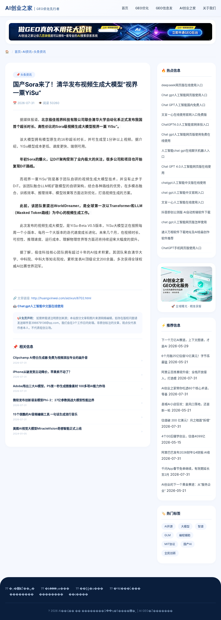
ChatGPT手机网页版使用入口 (181, 248)
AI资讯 (27, 51)
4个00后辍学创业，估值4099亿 (183, 436)
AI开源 (168, 526)
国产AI (187, 544)
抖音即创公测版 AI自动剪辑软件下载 (185, 212)
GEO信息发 (164, 8)
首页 (125, 8)
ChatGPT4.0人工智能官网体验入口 (185, 124)
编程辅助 (184, 535)
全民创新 (170, 553)
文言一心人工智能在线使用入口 (182, 202)
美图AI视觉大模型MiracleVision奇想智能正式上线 (47, 428)
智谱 (201, 526)
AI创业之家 (188, 8)
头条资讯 (40, 51)
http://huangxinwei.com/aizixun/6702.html (61, 298)
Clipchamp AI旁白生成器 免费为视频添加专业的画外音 (50, 357)
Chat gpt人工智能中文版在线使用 (40, 306)
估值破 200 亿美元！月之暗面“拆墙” (185, 420)
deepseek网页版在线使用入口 (182, 85)
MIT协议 (169, 544)
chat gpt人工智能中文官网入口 (182, 192)
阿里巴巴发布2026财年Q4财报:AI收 (185, 452)
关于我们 (209, 8)
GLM (167, 535)
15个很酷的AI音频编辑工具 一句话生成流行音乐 (45, 414)
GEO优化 (142, 8)
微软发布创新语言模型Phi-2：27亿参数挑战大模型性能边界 (53, 400)
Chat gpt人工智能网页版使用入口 (184, 95)
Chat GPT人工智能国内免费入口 (183, 105)
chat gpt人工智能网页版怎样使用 (184, 222)
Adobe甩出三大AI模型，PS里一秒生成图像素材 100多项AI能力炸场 (59, 386)
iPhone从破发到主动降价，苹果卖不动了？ (42, 372)
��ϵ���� (78, 594)
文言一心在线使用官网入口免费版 (184, 114)
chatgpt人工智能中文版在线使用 (183, 182)
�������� (21, 594)
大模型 (185, 526)
